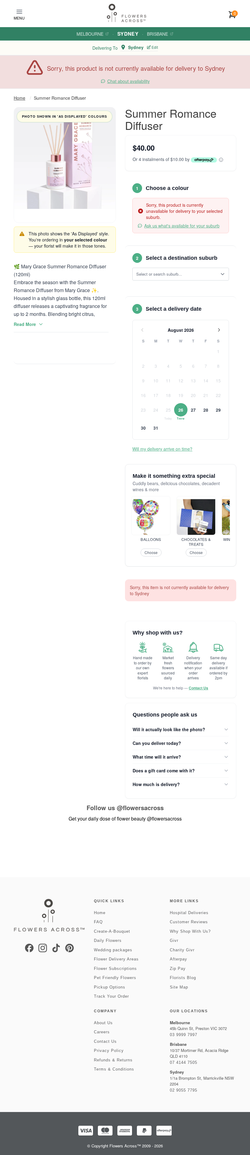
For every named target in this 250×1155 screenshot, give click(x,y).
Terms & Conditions (114, 1069)
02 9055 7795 (183, 1090)
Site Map (179, 987)
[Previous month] (142, 330)
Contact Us (198, 688)
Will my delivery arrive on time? (162, 449)
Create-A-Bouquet (112, 931)
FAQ (98, 922)
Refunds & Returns (113, 1060)
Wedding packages (113, 950)
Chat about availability (128, 81)
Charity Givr (182, 950)
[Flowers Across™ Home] (126, 13)
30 (143, 428)
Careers (102, 1032)
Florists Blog (183, 977)
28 (205, 410)
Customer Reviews (189, 922)
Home (19, 98)
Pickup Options (109, 987)
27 (193, 410)
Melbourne (90, 34)
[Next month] (219, 330)
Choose (151, 552)
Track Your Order (111, 996)
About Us (103, 1023)
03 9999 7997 (183, 1034)
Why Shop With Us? (190, 931)
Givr (174, 940)
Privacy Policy (109, 1050)
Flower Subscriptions (115, 968)
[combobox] (176, 274)
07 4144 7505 (183, 1062)
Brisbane (157, 34)
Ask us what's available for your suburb (182, 226)
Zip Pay (178, 968)
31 (155, 428)
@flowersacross (140, 807)
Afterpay (178, 959)
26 (180, 410)
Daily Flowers (108, 940)
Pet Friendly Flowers (115, 977)
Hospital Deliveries (189, 912)
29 (218, 410)
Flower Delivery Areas (116, 959)
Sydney (127, 33)
